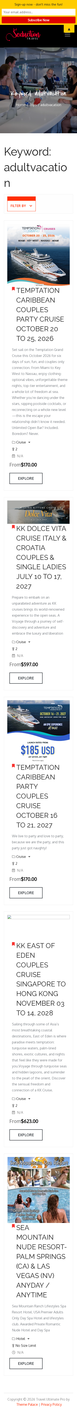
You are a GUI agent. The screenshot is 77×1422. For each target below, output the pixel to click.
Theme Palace (27, 1404)
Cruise (21, 442)
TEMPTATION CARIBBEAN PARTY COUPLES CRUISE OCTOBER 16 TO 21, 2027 (38, 796)
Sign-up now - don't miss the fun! (38, 4)
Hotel (21, 1339)
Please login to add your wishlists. (13, 290)
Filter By (18, 206)
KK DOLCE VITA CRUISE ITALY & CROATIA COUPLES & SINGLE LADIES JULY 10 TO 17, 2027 (41, 557)
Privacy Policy (51, 1404)
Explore (26, 478)
